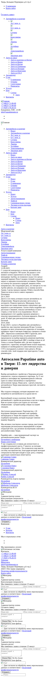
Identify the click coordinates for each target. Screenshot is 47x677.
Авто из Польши (17, 69)
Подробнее (5, 463)
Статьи (13, 93)
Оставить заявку (7, 15)
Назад (13, 131)
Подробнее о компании (10, 439)
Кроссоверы (16, 37)
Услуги (9, 88)
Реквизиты (15, 86)
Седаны (14, 33)
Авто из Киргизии (18, 71)
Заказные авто (16, 56)
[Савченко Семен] (8, 457)
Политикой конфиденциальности (16, 518)
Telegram (4, 560)
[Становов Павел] (8, 466)
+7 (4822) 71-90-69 (8, 103)
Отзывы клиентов (8, 264)
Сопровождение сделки (20, 203)
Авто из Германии (18, 66)
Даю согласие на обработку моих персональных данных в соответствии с (22, 517)
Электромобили (17, 51)
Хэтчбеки (15, 46)
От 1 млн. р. (15, 28)
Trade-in (14, 201)
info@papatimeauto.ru (9, 112)
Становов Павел (7, 468)
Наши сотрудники (8, 442)
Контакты (10, 97)
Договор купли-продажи (21, 205)
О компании (11, 6)
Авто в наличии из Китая (21, 60)
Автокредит (11, 75)
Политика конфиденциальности (14, 571)
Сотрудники (16, 84)
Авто (17, 95)
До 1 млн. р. (15, 23)
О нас (8, 77)
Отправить (6, 522)
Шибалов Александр (9, 485)
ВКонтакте (5, 562)
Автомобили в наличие (15, 19)
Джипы (14, 42)
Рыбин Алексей (7, 477)
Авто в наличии (7, 229)
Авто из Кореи (17, 62)
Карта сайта (11, 8)
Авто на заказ (11, 58)
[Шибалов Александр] (10, 483)
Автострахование (18, 199)
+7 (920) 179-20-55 (8, 108)
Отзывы (14, 82)
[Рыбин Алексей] (8, 474)
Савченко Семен (7, 459)
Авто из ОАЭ (16, 73)
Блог (8, 90)
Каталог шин (16, 207)
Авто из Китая (17, 64)
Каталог (9, 530)
